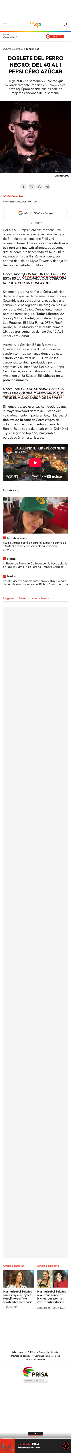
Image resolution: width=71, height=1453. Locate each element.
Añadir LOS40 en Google (38, 213)
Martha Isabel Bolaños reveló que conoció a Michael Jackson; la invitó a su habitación (51, 1297)
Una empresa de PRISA (35, 1372)
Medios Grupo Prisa (36, 1380)
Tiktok (21, 1322)
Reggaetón (9, 598)
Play (66, 1446)
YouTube (35, 1322)
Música (45, 598)
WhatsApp (39, 186)
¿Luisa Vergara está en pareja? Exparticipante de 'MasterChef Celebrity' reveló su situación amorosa (34, 546)
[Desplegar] (35, 1433)
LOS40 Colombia (35, 25)
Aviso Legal (17, 1352)
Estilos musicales (28, 598)
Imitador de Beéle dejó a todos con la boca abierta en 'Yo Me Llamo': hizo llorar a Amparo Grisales (35, 565)
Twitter (31, 186)
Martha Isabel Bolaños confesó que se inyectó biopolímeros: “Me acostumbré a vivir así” (17, 1297)
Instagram (28, 1322)
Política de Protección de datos (43, 1352)
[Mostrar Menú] (5, 24)
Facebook (23, 186)
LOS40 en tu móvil (35, 1359)
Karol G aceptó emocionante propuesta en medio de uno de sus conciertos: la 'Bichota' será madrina (35, 582)
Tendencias (32, 48)
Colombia (9, 37)
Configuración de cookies (47, 1355)
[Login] (66, 25)
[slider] (35, 1438)
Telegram (47, 186)
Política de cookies (20, 1355)
